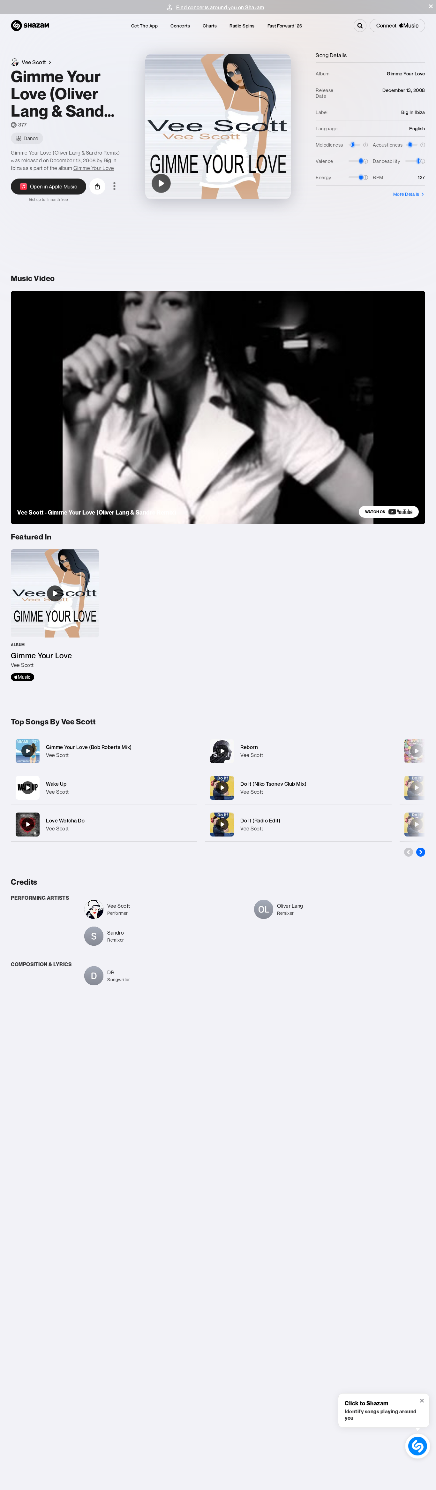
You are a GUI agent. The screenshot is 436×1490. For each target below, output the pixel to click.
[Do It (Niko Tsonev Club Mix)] (298, 788)
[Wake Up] (104, 788)
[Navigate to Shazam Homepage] (30, 25)
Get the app (144, 25)
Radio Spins (242, 25)
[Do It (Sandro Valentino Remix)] (416, 824)
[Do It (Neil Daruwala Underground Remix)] (416, 787)
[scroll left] (408, 852)
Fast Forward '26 (284, 25)
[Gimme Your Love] (55, 615)
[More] (188, 750)
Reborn (249, 747)
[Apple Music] (22, 677)
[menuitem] (144, 25)
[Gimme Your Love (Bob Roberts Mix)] (104, 751)
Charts (210, 25)
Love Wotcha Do (65, 820)
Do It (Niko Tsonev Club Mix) (273, 784)
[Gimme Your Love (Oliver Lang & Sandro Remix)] (161, 183)
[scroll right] (420, 852)
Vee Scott (57, 755)
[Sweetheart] (416, 751)
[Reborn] (298, 751)
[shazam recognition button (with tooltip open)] (417, 1446)
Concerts (180, 25)
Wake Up (56, 784)
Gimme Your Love (93, 168)
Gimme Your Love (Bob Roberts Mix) (89, 747)
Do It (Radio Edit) (260, 820)
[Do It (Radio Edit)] (298, 824)
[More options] (114, 186)
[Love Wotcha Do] (104, 824)
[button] (431, 6)
